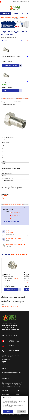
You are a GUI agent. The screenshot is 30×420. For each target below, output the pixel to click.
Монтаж (18, 394)
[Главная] (15, 10)
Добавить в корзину (11, 65)
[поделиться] (21, 41)
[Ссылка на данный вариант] (27, 56)
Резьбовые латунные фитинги (21, 17)
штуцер (2, 198)
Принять (8, 411)
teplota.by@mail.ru (6, 359)
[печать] (24, 41)
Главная (2, 17)
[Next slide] (27, 275)
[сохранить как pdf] (27, 41)
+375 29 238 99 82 (15, 212)
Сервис (18, 391)
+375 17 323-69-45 (15, 218)
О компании (5, 394)
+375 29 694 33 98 (15, 215)
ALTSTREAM (4, 195)
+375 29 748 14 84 (14, 306)
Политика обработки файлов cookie (11, 408)
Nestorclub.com (20, 414)
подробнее (6, 283)
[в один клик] (20, 65)
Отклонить (21, 411)
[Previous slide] (3, 275)
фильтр (5, 40)
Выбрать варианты (12, 289)
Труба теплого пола (9, 17)
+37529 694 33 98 (5, 306)
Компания (5, 391)
